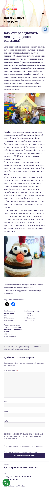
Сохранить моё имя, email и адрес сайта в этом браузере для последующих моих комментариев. (23, 436)
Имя (5, 402)
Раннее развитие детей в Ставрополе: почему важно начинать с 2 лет (13, 328)
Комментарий (11, 371)
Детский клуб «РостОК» (14, 19)
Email (6, 411)
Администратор (23, 347)
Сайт (6, 421)
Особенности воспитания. (9, 312)
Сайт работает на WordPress (15, 486)
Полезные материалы (21, 349)
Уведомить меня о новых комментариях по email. (23, 446)
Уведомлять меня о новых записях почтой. (21, 452)
